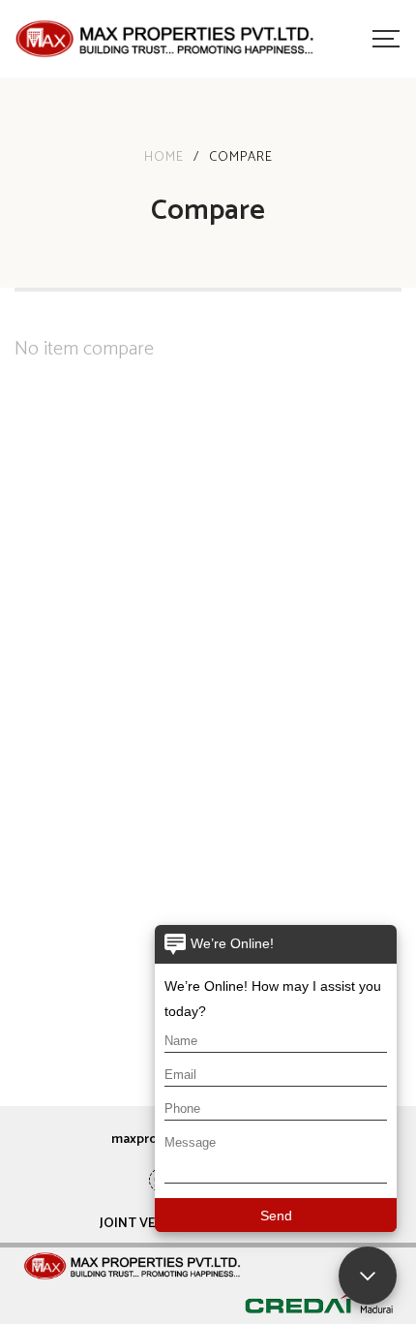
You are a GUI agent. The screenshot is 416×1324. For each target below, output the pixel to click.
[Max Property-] (164, 39)
